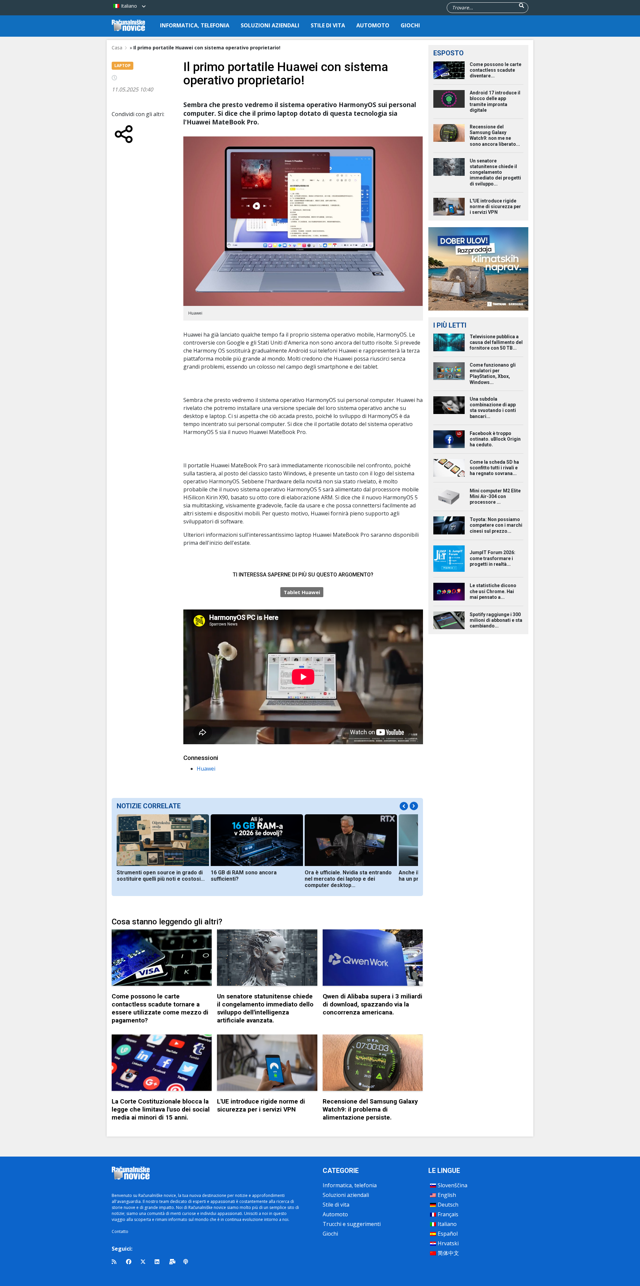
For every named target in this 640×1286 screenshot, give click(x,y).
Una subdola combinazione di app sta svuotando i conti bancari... (493, 407)
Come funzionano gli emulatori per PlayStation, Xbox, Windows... (493, 373)
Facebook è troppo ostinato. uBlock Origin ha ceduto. (495, 439)
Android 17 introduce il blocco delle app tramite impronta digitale (495, 101)
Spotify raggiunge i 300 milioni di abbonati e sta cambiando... (496, 620)
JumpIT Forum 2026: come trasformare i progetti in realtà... (492, 558)
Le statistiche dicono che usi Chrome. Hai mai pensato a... (493, 591)
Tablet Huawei (302, 592)
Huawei (206, 768)
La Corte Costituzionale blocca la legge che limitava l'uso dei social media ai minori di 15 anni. (161, 1109)
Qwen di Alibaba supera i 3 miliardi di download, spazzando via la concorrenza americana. (372, 1004)
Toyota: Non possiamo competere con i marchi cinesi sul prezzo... (496, 525)
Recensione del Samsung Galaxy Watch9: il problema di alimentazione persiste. (370, 1109)
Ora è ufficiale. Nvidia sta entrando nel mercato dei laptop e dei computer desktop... (348, 878)
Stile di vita (328, 25)
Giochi (410, 25)
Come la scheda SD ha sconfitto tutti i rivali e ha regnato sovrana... (494, 467)
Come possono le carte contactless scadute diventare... (495, 70)
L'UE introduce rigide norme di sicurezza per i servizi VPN (261, 1105)
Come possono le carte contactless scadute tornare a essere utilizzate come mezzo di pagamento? (160, 1008)
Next (414, 806)
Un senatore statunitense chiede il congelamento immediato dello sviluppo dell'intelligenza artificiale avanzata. (265, 1008)
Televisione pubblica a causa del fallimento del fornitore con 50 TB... (496, 342)
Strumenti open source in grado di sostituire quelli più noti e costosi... (161, 875)
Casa (117, 47)
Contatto (120, 1231)
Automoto (372, 25)
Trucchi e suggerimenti (352, 1224)
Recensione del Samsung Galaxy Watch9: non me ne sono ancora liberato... (495, 135)
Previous (404, 806)
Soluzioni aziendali (270, 25)
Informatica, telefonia (194, 25)
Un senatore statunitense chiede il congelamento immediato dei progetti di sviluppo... (495, 172)
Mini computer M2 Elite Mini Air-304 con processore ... (495, 496)
